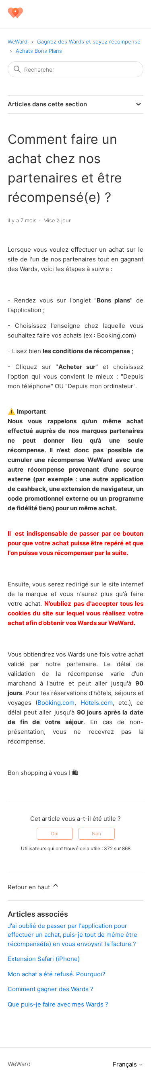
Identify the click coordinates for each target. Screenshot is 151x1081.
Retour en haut (30, 887)
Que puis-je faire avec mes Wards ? (58, 1004)
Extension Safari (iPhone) (44, 959)
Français (126, 1064)
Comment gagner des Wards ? (50, 989)
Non (96, 833)
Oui (54, 833)
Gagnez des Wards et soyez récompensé (89, 41)
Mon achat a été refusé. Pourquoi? (56, 974)
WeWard (17, 41)
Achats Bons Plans (39, 51)
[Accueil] (15, 18)
